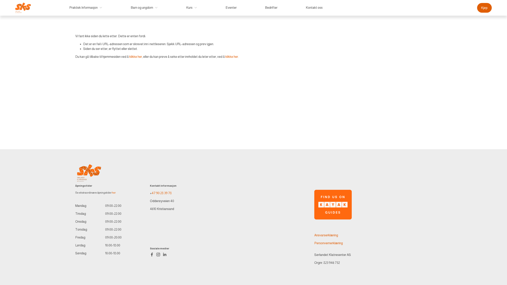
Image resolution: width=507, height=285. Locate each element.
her (114, 192)
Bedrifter (271, 7)
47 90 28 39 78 (162, 193)
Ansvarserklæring (326, 235)
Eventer (231, 7)
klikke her (135, 56)
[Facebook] (152, 254)
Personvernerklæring (328, 243)
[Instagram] (158, 254)
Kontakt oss (314, 7)
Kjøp (484, 8)
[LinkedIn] (165, 254)
